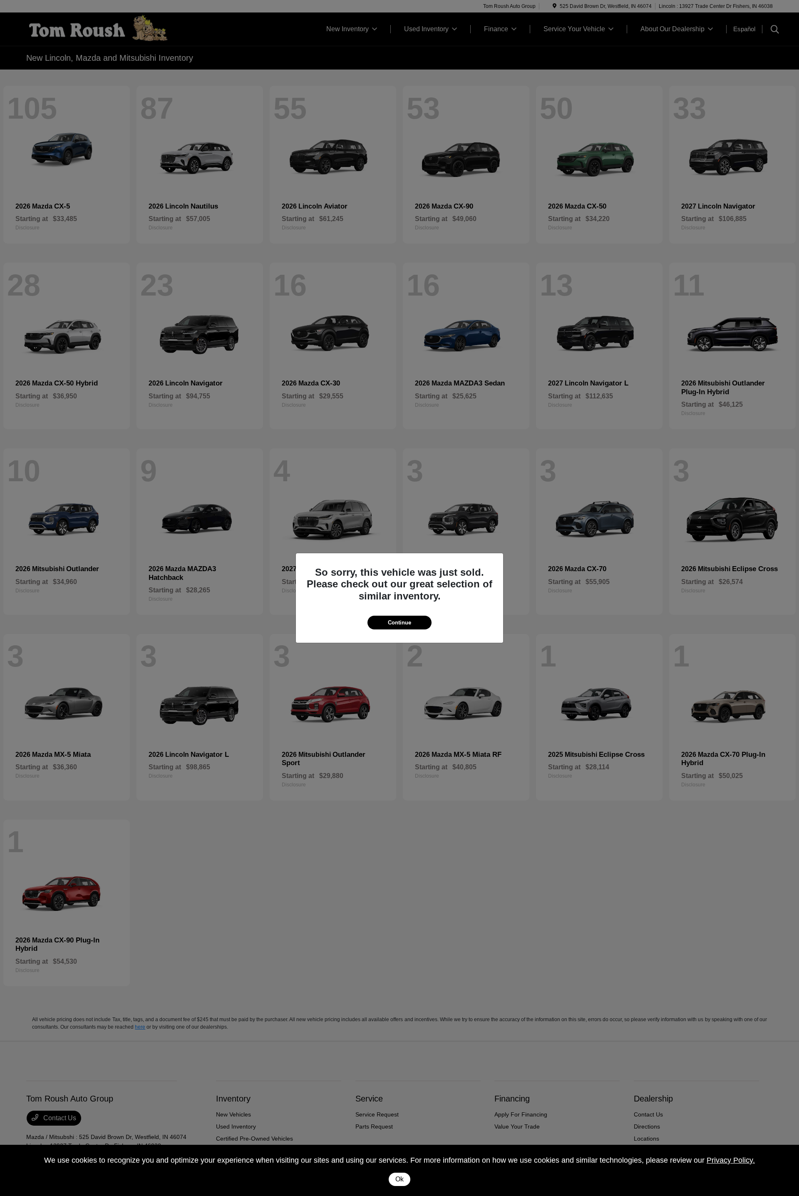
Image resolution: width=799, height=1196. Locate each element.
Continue (399, 622)
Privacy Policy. (731, 1160)
